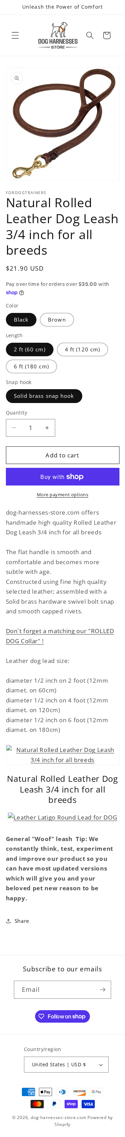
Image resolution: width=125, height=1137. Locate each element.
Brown (57, 319)
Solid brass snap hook (44, 396)
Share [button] (22, 921)
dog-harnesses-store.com (58, 1117)
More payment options (63, 494)
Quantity (16, 412)
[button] (15, 35)
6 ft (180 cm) (31, 366)
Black (21, 319)
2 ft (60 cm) (29, 349)
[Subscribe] (102, 990)
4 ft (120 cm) (82, 349)
